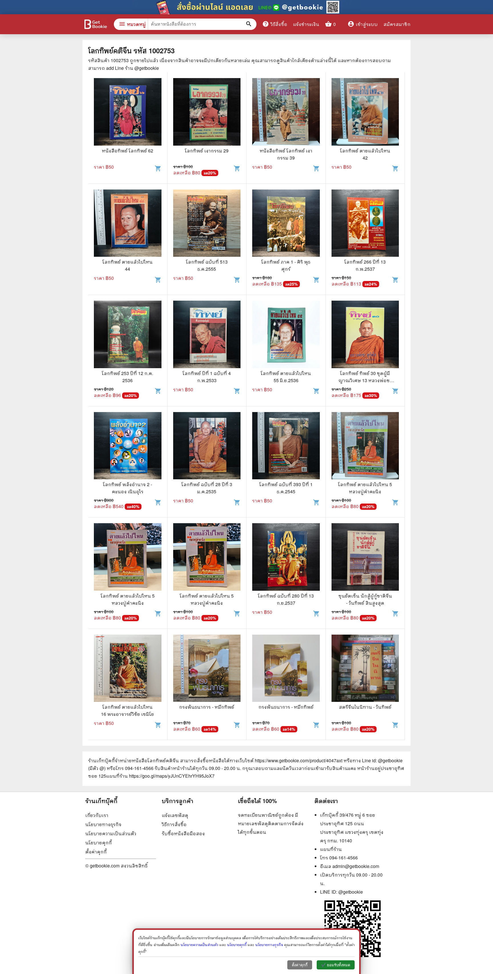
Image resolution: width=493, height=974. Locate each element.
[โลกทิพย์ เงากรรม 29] (207, 112)
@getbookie (350, 892)
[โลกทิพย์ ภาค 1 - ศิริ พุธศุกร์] (286, 223)
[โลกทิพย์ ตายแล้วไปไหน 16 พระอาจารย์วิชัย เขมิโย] (127, 669)
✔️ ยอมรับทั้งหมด (335, 965)
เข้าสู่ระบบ (362, 24)
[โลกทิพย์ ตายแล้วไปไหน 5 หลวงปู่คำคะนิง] (365, 446)
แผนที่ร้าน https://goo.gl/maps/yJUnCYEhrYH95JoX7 (160, 776)
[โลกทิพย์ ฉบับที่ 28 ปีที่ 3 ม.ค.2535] (207, 446)
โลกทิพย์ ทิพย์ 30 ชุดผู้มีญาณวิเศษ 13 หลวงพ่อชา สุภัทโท (365, 380)
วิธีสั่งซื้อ (274, 24)
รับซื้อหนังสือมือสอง (183, 833)
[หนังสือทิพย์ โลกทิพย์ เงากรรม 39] (286, 112)
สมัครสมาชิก (397, 24)
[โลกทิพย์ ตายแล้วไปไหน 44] (127, 223)
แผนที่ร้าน (331, 849)
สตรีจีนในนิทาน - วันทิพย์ (365, 707)
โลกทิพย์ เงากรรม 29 (207, 150)
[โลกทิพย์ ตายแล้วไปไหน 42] (365, 112)
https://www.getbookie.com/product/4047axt (298, 760)
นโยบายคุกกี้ (98, 842)
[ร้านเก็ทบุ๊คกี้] (95, 25)
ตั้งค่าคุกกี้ (96, 851)
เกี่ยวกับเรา (96, 815)
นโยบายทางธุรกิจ (103, 824)
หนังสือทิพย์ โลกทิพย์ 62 (127, 150)
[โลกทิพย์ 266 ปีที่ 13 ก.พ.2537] (365, 223)
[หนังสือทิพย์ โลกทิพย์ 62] (127, 112)
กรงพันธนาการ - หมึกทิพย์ (206, 707)
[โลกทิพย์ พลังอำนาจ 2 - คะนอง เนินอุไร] (127, 446)
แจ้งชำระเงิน (306, 24)
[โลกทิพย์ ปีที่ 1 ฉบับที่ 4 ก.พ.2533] (207, 335)
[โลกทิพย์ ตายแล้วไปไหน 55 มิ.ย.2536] (286, 335)
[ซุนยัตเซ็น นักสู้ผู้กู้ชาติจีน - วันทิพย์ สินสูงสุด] (365, 557)
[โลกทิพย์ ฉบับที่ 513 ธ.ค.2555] (207, 223)
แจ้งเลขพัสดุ (175, 815)
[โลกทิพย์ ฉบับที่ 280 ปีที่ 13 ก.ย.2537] (286, 557)
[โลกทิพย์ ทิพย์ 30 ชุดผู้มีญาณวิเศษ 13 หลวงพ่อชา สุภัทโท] (365, 335)
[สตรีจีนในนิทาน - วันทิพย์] (365, 669)
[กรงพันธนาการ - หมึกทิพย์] (207, 669)
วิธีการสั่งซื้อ (174, 824)
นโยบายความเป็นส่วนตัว (110, 833)
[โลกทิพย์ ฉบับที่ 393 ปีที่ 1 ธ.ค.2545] (286, 446)
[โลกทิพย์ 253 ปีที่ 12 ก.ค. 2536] (127, 335)
